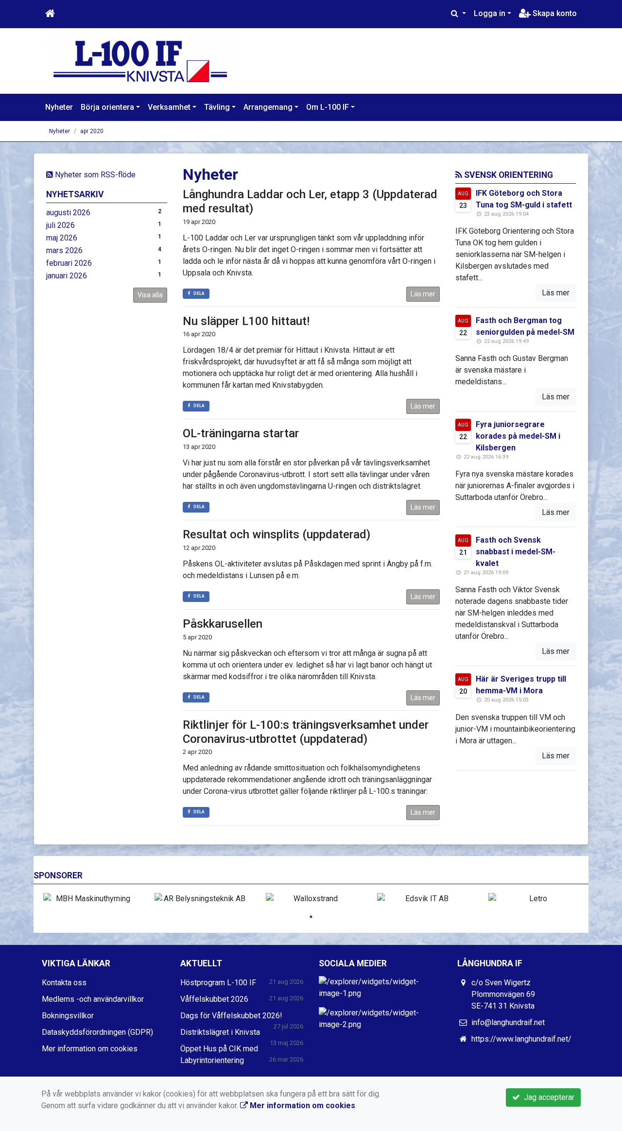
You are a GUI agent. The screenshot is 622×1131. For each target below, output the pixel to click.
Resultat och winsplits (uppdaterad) (276, 534)
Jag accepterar (547, 1097)
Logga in (489, 13)
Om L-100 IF (327, 107)
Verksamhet (169, 107)
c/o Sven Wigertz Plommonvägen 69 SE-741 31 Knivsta (503, 994)
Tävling (217, 107)
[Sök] (458, 13)
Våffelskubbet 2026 (214, 999)
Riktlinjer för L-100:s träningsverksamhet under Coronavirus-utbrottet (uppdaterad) (306, 732)
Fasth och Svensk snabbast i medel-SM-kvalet (515, 551)
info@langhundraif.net (508, 1022)
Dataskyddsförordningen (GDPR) (97, 1032)
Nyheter (59, 107)
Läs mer (423, 294)
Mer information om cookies (90, 1048)
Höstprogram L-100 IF (218, 982)
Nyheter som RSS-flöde (94, 174)
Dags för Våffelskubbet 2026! (231, 1015)
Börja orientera (107, 107)
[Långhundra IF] (143, 60)
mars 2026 (64, 250)
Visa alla (150, 295)
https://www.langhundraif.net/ (521, 1039)
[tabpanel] (89, 898)
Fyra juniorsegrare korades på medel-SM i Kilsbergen (518, 436)
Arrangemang (268, 107)
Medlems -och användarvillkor (93, 999)
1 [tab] (311, 917)
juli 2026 (60, 225)
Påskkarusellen (222, 624)
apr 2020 (92, 131)
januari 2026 (66, 275)
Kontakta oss (64, 982)
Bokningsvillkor (68, 1015)
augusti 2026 (68, 212)
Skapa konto (554, 13)
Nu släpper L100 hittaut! (246, 321)
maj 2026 (61, 237)
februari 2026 (69, 263)
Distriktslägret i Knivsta (220, 1032)
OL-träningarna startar (241, 433)
